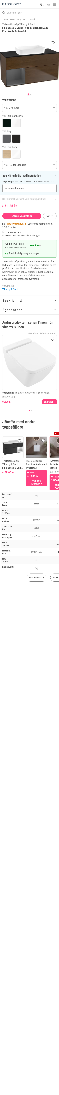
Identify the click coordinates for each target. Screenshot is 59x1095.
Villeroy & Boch (10, 289)
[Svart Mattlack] (16, 138)
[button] (29, 100)
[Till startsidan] (11, 4)
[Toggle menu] (55, 4)
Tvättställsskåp (28, 19)
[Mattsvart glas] (6, 123)
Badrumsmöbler (12, 19)
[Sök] (3, 12)
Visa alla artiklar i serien (40, 333)
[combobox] (29, 108)
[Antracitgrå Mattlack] (6, 138)
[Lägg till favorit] (53, 43)
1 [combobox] (48, 216)
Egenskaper (12, 309)
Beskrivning (12, 300)
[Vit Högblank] (16, 154)
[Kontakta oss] (42, 4)
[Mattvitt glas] (16, 123)
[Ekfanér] (6, 154)
